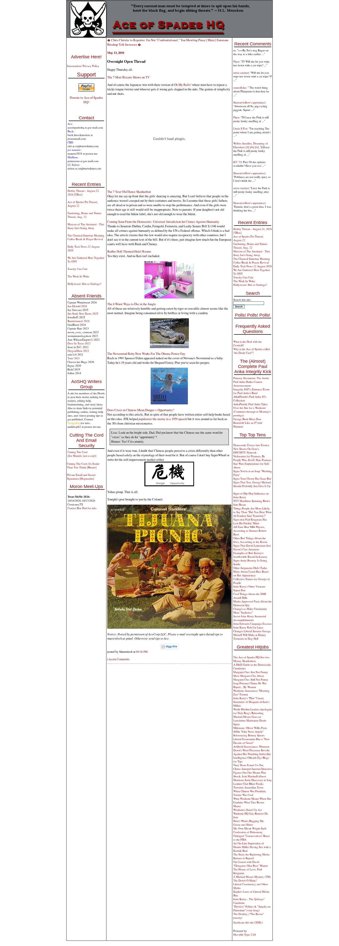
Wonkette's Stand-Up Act (247, 810)
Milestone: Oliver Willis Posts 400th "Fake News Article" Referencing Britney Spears (250, 731)
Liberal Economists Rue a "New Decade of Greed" (251, 741)
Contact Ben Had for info (82, 508)
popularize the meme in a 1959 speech (162, 419)
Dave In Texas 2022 (79, 343)
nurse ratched (241, 72)
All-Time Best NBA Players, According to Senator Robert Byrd (249, 530)
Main (211, 40)
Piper (236, 61)
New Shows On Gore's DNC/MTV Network (246, 450)
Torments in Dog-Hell (245, 638)
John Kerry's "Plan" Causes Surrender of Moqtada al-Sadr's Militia (251, 701)
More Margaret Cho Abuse (248, 676)
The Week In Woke (78, 276)
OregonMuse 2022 (78, 351)
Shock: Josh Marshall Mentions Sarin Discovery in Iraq (252, 778)
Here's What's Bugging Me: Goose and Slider (248, 822)
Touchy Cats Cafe (78, 269)
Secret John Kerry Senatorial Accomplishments (249, 618)
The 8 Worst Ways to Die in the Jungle (131, 304)
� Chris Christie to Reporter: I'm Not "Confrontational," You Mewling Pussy (156, 40)
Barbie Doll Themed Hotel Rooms (129, 251)
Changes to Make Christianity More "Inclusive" (250, 610)
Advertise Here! (86, 56)
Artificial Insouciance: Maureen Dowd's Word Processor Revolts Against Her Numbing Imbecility (252, 750)
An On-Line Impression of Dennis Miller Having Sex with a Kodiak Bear (252, 846)
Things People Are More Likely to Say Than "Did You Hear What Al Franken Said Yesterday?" (252, 512)
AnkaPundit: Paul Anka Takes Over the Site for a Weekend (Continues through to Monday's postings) (252, 409)
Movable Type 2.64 (244, 934)
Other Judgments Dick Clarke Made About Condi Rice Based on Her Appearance (251, 571)
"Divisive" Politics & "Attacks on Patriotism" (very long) (252, 908)
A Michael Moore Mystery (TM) (252, 877)
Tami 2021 (74, 358)
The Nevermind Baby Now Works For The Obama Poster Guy (146, 353)
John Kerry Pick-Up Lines (248, 627)
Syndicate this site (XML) (248, 922)
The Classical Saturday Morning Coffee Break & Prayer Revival (86, 237)
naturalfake (239, 87)
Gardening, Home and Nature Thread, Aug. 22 (85, 215)
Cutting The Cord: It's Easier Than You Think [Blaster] (83, 465)
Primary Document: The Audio (251, 378)
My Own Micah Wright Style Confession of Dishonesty (250, 830)
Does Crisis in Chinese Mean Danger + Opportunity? (140, 410)
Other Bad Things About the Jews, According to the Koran (250, 540)
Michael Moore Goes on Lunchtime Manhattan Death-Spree (250, 720)
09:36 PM (141, 651)
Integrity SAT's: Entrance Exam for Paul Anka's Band (251, 391)
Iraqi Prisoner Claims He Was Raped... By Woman (250, 685)
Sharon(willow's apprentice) (249, 102)
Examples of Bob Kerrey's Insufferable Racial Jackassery (250, 554)
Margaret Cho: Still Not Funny (250, 679)
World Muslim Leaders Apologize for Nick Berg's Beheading (252, 711)
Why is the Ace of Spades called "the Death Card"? (251, 351)
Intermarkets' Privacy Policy (83, 66)
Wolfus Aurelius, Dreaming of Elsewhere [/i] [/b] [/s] (250, 145)
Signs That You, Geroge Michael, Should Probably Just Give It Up (252, 484)
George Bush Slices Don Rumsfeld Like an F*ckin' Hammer (248, 422)
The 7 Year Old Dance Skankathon (129, 191)
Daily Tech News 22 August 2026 (252, 266)
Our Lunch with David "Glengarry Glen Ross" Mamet (250, 863)
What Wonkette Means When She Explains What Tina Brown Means (252, 802)
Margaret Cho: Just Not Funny (250, 672)
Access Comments (118, 659)
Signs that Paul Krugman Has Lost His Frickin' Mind (250, 521)
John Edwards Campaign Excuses (252, 623)
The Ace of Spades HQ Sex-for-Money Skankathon (251, 659)
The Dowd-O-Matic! (245, 880)
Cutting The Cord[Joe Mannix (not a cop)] (82, 453)
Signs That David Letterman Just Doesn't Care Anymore (252, 547)
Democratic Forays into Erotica (251, 445)
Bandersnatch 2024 (79, 321)
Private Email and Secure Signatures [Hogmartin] (81, 476)
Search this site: (242, 299)
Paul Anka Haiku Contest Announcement (247, 383)
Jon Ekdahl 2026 (77, 306)
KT (235, 162)
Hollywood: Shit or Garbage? (84, 284)
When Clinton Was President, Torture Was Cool (249, 793)
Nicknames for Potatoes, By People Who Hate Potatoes (252, 458)
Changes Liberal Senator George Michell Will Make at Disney (252, 633)
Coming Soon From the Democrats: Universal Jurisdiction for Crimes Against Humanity (163, 221)
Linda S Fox (240, 128)
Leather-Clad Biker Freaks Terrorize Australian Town (248, 785)
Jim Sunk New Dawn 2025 (83, 313)
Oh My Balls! (182, 84)
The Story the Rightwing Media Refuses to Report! (251, 856)
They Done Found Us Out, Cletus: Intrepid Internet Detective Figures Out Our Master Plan (252, 768)
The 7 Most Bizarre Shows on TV (128, 77)
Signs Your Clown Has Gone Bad (252, 478)
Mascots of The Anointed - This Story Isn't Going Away (86, 226)
